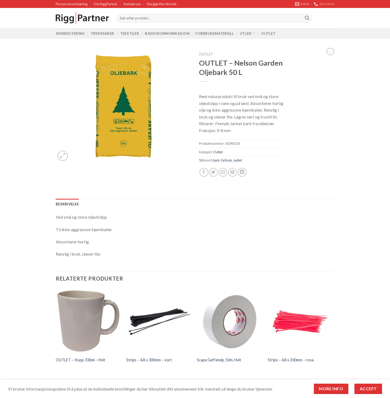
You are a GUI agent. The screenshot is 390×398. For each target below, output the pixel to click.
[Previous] (56, 336)
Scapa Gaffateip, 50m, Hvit (219, 360)
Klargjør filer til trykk (162, 4)
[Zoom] (63, 156)
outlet (237, 160)
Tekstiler (129, 33)
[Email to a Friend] (223, 172)
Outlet (268, 33)
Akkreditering (70, 33)
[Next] (333, 336)
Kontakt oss (132, 4)
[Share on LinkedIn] (242, 172)
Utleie (246, 33)
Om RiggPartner (105, 4)
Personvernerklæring (72, 4)
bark (216, 160)
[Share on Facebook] (204, 172)
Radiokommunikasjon (167, 33)
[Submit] (306, 18)
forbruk (226, 160)
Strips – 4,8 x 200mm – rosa (291, 360)
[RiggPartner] (82, 18)
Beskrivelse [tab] (67, 204)
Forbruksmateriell (214, 33)
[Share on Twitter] (213, 172)
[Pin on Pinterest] (232, 172)
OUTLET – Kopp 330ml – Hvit (80, 360)
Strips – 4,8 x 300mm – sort (149, 360)
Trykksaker (102, 33)
